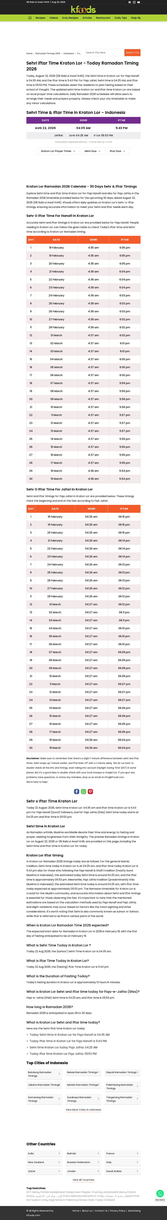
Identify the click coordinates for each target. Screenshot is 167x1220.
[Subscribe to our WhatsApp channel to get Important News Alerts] (160, 1193)
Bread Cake (64, 1192)
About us (87, 1210)
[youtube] (138, 2)
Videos (53, 18)
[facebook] (129, 2)
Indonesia (69, 53)
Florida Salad (48, 1192)
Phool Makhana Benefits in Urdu (83, 1196)
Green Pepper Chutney (88, 1192)
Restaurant (103, 18)
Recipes (40, 18)
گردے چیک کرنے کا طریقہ (48, 1196)
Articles (87, 18)
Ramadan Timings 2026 (48, 53)
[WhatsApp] (83, 791)
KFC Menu (32, 1192)
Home (29, 53)
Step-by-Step (139, 18)
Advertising (134, 1210)
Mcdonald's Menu (115, 1192)
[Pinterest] (90, 791)
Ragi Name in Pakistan (63, 1200)
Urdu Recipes (70, 18)
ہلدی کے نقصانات (113, 1196)
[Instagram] (134, 2)
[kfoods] (83, 9)
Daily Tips (121, 18)
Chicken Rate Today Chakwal (96, 1200)
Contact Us (101, 1210)
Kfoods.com (33, 1215)
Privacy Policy (117, 1210)
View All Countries (83, 1179)
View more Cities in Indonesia (83, 1109)
